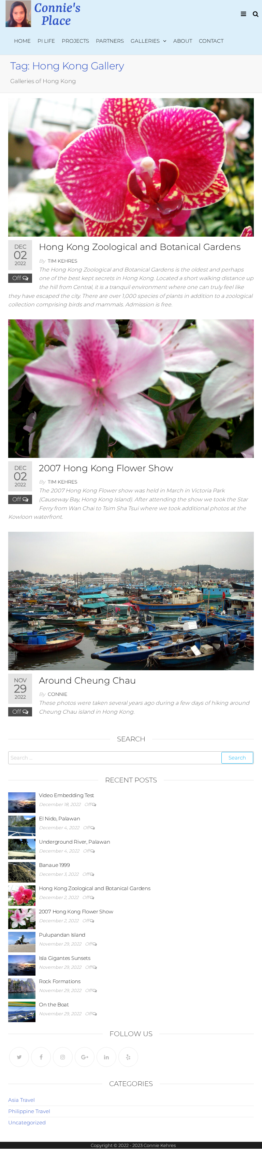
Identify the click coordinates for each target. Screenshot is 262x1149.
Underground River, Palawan (74, 841)
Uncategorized (27, 1122)
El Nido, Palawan (59, 818)
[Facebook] (41, 1057)
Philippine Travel (29, 1111)
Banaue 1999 (54, 865)
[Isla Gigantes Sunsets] (21, 964)
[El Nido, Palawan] (21, 825)
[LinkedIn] (106, 1057)
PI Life (46, 41)
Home (22, 41)
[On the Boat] (21, 1011)
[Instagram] (63, 1057)
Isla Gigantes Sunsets (64, 958)
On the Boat (54, 1004)
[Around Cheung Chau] (131, 600)
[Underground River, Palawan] (21, 848)
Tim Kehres (62, 261)
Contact (211, 41)
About (182, 41)
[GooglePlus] (84, 1057)
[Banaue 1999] (21, 871)
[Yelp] (128, 1057)
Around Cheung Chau (87, 680)
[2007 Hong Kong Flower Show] (131, 388)
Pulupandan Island (62, 935)
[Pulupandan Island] (21, 941)
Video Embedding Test (66, 795)
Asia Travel (21, 1100)
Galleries (145, 41)
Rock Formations (60, 981)
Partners (110, 41)
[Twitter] (19, 1057)
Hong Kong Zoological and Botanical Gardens (140, 246)
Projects (75, 41)
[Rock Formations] (21, 988)
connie (57, 694)
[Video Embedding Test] (21, 801)
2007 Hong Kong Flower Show (106, 468)
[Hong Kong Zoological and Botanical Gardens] (131, 166)
